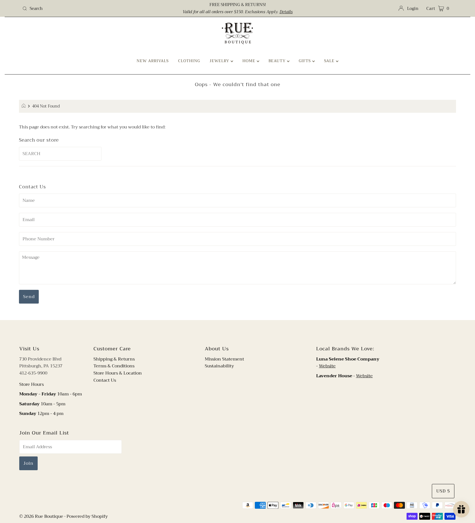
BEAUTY (278, 60)
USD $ (443, 491)
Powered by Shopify (87, 516)
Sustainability (219, 366)
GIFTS (305, 60)
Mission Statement (224, 359)
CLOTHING (189, 60)
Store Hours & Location (117, 373)
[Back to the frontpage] (24, 106)
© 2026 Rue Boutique (41, 516)
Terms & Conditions (113, 366)
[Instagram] (242, 331)
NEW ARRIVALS (153, 60)
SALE (330, 60)
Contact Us (104, 380)
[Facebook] (232, 331)
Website (327, 366)
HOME (249, 60)
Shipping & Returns (114, 359)
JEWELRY (220, 60)
